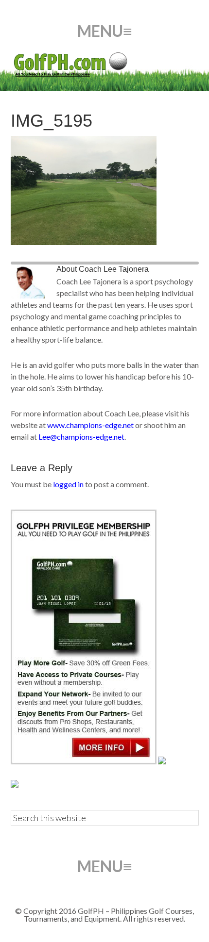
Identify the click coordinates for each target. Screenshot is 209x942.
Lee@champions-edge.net (81, 436)
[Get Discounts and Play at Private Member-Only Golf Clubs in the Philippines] (84, 761)
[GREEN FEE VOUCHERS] (162, 761)
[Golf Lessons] (14, 784)
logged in (68, 484)
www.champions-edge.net (90, 425)
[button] (105, 31)
